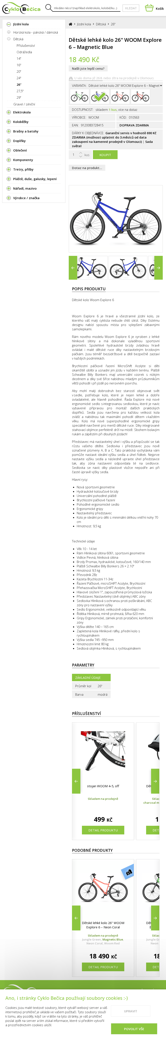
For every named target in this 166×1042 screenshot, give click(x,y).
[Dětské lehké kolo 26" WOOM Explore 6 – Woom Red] (140, 96)
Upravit (130, 1011)
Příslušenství (26, 45)
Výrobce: (79, 117)
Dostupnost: (82, 109)
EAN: (75, 125)
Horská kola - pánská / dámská (35, 32)
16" (19, 65)
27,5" (20, 91)
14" (19, 58)
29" (19, 97)
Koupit (105, 155)
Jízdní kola (84, 24)
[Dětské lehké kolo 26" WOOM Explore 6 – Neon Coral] (120, 96)
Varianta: (79, 85)
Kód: (123, 117)
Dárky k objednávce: (88, 133)
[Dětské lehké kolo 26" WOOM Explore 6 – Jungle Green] (79, 96)
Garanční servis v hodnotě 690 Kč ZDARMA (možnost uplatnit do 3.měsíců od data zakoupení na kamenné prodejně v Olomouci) (114, 137)
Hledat (131, 8)
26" (19, 84)
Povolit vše (134, 1029)
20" (19, 71)
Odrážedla (24, 52)
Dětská (18, 39)
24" (19, 78)
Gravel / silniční (24, 104)
